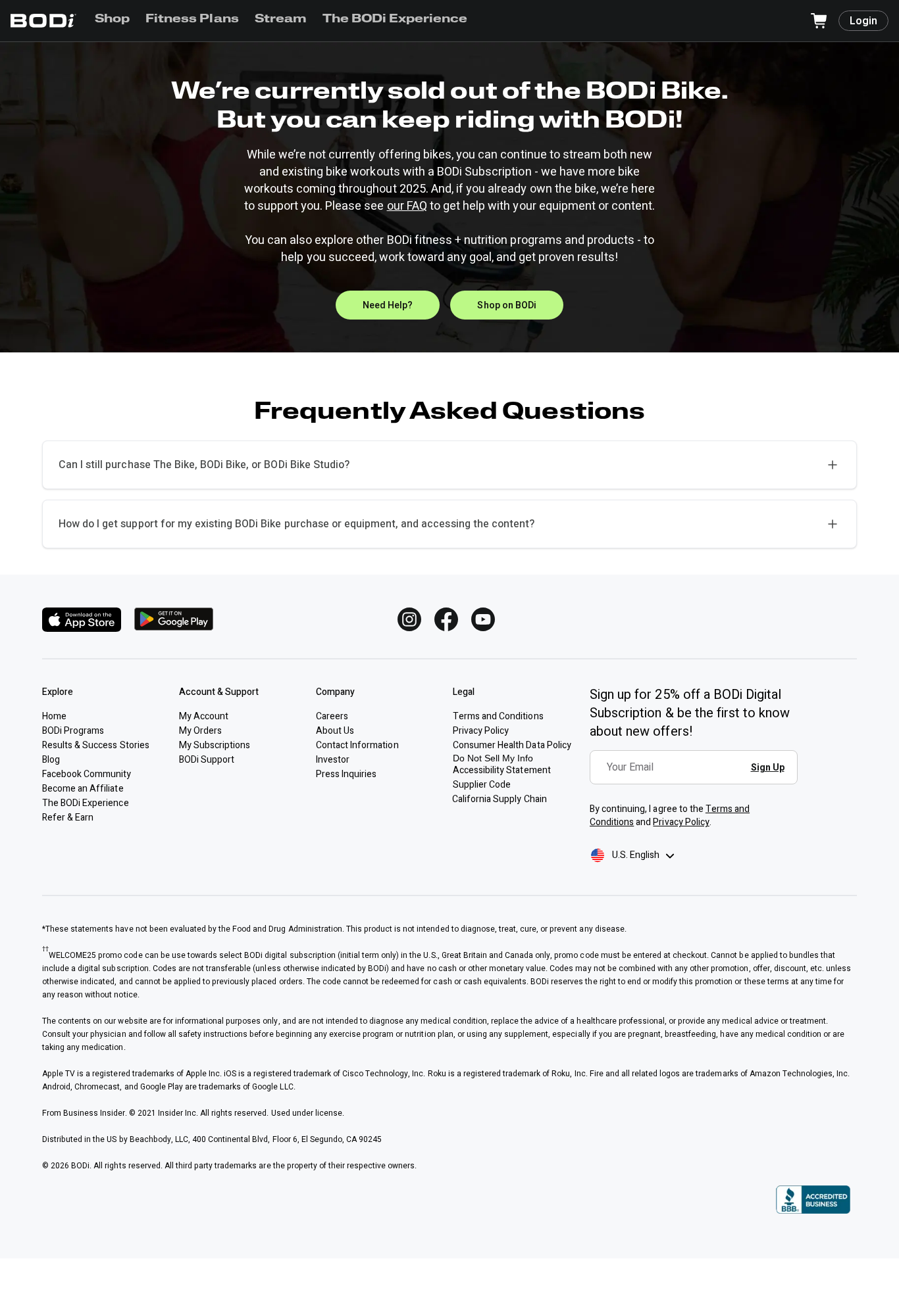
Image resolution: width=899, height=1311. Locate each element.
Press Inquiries (346, 774)
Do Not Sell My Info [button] (493, 758)
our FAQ (407, 206)
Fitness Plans (191, 20)
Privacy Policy (681, 822)
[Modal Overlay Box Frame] (697, 776)
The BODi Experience (395, 20)
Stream (281, 20)
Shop (112, 20)
